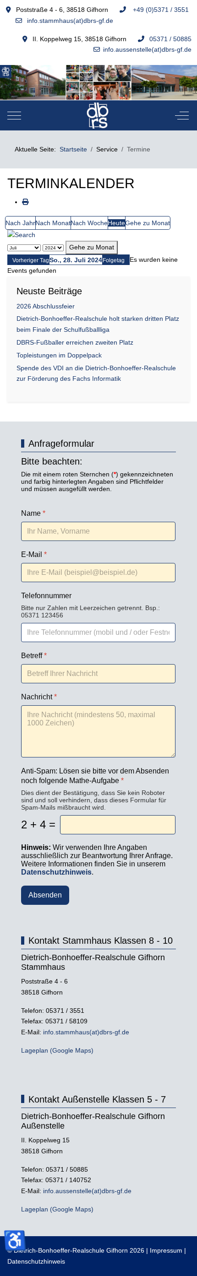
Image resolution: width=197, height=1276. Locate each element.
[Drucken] (25, 201)
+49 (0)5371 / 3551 (160, 9)
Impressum (166, 1250)
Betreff (34, 656)
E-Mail (34, 554)
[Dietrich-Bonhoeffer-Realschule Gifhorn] (97, 115)
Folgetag (114, 260)
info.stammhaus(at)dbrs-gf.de (69, 20)
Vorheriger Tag (30, 260)
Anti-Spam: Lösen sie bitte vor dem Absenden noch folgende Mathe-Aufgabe (95, 775)
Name (33, 513)
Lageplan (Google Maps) (57, 1050)
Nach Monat (53, 223)
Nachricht (39, 697)
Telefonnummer (46, 596)
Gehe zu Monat (147, 223)
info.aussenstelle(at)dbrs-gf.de (147, 49)
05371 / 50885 (170, 39)
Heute (116, 223)
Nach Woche (89, 223)
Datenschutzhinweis (36, 1261)
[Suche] (21, 234)
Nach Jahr (20, 223)
